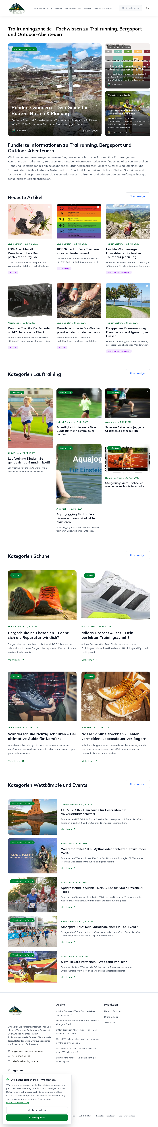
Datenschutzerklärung (17, 1102)
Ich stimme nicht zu (37, 1110)
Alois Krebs (13, 322)
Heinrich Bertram (114, 243)
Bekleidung (88, 8)
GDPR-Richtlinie (86, 1116)
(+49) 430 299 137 (21, 1056)
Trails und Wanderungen (103, 8)
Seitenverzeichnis (127, 1116)
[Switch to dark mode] (147, 8)
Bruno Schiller (15, 243)
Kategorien (15, 1070)
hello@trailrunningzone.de (25, 1061)
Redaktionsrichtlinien (105, 1116)
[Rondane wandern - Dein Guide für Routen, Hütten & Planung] (54, 89)
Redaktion (111, 1004)
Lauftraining (58, 8)
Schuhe (49, 8)
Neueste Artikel (39, 8)
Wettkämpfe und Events (73, 8)
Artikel (61, 1004)
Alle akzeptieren (37, 1117)
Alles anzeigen (137, 196)
